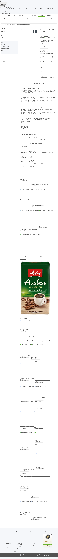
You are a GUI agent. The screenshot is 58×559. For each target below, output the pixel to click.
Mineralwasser (4, 35)
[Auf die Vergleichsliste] (33, 31)
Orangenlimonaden (5, 48)
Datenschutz (7, 13)
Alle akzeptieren (3, 3)
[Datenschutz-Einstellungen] (0, 1)
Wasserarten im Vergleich (8, 534)
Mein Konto (33, 543)
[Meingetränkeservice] (4, 15)
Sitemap (32, 545)
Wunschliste (33, 539)
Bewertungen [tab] (44, 83)
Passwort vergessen (34, 534)
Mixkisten (3, 42)
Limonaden (46, 36)
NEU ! (2, 33)
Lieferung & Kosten (20, 534)
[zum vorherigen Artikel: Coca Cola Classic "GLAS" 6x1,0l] (31, 25)
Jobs (4, 545)
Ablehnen (2, 6)
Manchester (31, 156)
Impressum (2, 13)
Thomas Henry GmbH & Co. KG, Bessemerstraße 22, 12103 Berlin (41, 152)
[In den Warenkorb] (22, 28)
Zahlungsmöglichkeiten (8, 543)
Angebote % (3, 31)
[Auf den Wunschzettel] (36, 31)
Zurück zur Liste (3, 24)
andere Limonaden (5, 52)
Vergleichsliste (33, 536)
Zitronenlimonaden (5, 46)
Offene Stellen (6, 547)
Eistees (2, 50)
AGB (18, 548)
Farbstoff (30, 154)
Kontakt (5, 541)
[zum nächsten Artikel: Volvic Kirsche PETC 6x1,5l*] (33, 25)
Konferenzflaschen (4, 37)
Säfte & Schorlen (4, 54)
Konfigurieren (3, 4)
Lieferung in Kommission (22, 536)
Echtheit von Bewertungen (19, 544)
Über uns (5, 536)
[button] (9, 36)
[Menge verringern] (40, 76)
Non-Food (3, 61)
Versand (49, 51)
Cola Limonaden (4, 44)
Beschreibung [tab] (37, 83)
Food (2, 59)
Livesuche (33, 541)
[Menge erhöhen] (45, 79)
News (5, 539)
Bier (1, 57)
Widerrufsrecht (20, 541)
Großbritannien (32, 151)
